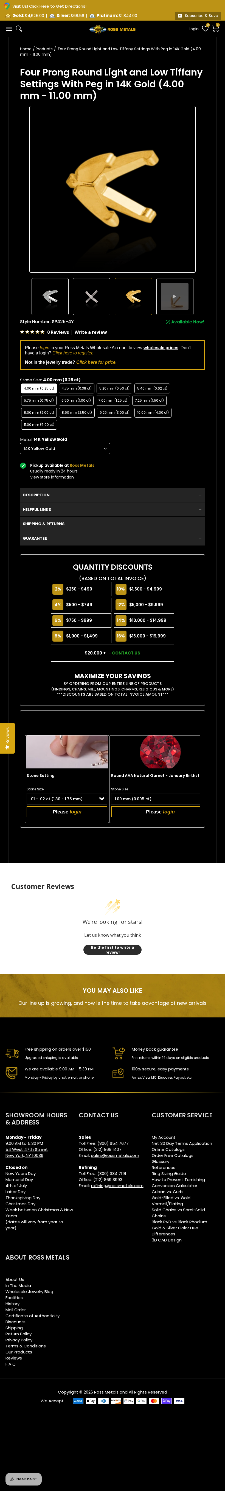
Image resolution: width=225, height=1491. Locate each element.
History (12, 1304)
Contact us (126, 653)
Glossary (160, 1161)
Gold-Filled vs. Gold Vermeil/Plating (171, 1201)
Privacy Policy (18, 1340)
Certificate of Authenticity (32, 1316)
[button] (8, 29)
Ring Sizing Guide (169, 1173)
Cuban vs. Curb (167, 1192)
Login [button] (194, 29)
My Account (164, 1137)
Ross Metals (106, 1392)
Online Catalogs (168, 1149)
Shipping (14, 1328)
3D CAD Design (167, 1240)
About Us (14, 1279)
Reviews (13, 1358)
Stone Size (35, 789)
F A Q (10, 1364)
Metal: (43, 439)
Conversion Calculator (174, 1185)
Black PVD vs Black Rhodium (179, 1222)
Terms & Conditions (25, 1346)
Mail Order (15, 1310)
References (163, 1167)
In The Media (18, 1285)
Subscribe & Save (201, 15)
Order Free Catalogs (172, 1155)
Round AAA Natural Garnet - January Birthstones (160, 775)
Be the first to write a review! (112, 950)
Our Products (18, 1352)
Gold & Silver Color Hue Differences (175, 1231)
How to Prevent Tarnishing (178, 1179)
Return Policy (18, 1334)
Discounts (15, 1322)
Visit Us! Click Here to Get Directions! (49, 6)
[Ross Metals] (112, 29)
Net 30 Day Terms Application (182, 1143)
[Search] (19, 29)
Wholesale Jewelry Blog (29, 1291)
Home (26, 49)
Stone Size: (50, 380)
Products (44, 49)
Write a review (91, 332)
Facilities (14, 1297)
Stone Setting (41, 775)
